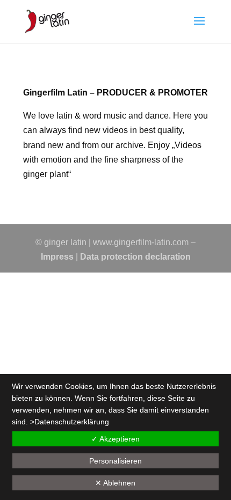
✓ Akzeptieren (115, 439)
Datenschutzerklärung (71, 421)
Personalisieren (115, 461)
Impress (57, 256)
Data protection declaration (135, 256)
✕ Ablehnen (115, 483)
